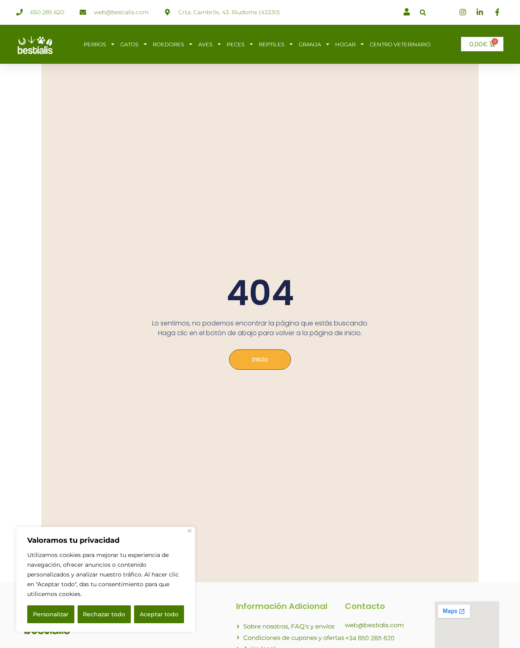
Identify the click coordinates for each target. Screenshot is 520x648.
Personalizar (51, 614)
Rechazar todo (104, 614)
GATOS (129, 44)
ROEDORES (168, 44)
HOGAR (345, 44)
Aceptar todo (159, 614)
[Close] (189, 531)
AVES (205, 44)
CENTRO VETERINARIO (400, 44)
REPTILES (271, 44)
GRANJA (310, 44)
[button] (422, 12)
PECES (236, 44)
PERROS (95, 44)
